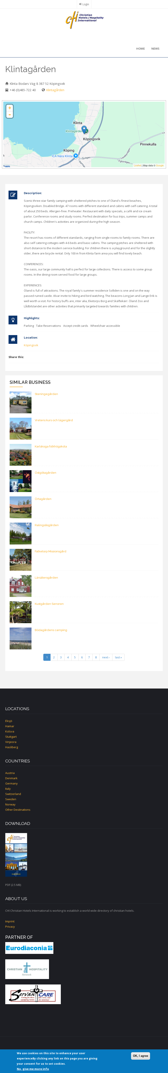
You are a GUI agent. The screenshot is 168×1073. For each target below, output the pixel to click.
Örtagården (43, 499)
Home (140, 48)
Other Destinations (17, 810)
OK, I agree (140, 1055)
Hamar (9, 726)
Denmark (11, 778)
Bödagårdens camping (51, 630)
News (155, 48)
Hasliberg (11, 747)
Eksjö (8, 721)
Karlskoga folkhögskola (51, 446)
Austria (10, 773)
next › (106, 657)
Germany (11, 783)
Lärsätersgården (46, 577)
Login (85, 4)
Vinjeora (10, 742)
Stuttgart (11, 737)
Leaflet (137, 165)
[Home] (84, 20)
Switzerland (13, 794)
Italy (8, 789)
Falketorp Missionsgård (50, 551)
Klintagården (55, 90)
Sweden (10, 799)
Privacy (10, 927)
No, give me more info (33, 1069)
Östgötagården (45, 472)
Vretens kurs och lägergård (54, 420)
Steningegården (46, 394)
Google (160, 165)
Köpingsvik (31, 345)
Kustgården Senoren (49, 603)
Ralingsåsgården (47, 525)
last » (118, 657)
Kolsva (9, 731)
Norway (10, 804)
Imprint (9, 921)
